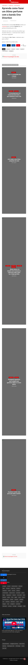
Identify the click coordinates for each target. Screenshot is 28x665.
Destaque (16, 91)
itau (3, 601)
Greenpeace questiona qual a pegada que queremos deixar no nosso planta (14, 382)
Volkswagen (20, 606)
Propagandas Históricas (14, 643)
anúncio (8, 586)
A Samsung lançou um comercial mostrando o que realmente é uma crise (14, 94)
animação (4, 586)
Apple (4, 588)
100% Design (18, 645)
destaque (14, 595)
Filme (12, 597)
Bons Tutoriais (22, 643)
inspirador (22, 49)
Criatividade (17, 5)
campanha (8, 49)
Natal (21, 601)
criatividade (18, 592)
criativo (17, 49)
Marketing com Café (10, 645)
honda (19, 597)
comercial (4, 26)
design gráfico (9, 595)
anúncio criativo (14, 586)
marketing (7, 601)
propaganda (11, 51)
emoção (8, 597)
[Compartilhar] (3, 575)
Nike (8, 603)
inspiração (21, 599)
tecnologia (14, 606)
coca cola (13, 590)
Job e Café (4, 648)
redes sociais (5, 606)
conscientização (5, 592)
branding (7, 588)
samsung (9, 606)
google (16, 597)
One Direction (5, 51)
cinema (9, 590)
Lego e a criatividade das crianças (14, 75)
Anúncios (20, 586)
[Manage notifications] (24, 659)
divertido (4, 597)
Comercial (10, 5)
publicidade (18, 603)
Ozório (23, 645)
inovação (11, 599)
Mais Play (4, 645)
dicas (24, 595)
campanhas (4, 590)
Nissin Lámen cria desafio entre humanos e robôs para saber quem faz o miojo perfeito (14, 271)
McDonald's (13, 601)
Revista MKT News (6, 643)
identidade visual (5, 599)
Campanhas (5, 5)
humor (23, 597)
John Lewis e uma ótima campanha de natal (14, 160)
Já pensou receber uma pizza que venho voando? (14, 492)
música (17, 601)
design (4, 595)
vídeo (24, 606)
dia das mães (19, 595)
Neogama (4, 603)
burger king (13, 588)
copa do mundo (12, 592)
